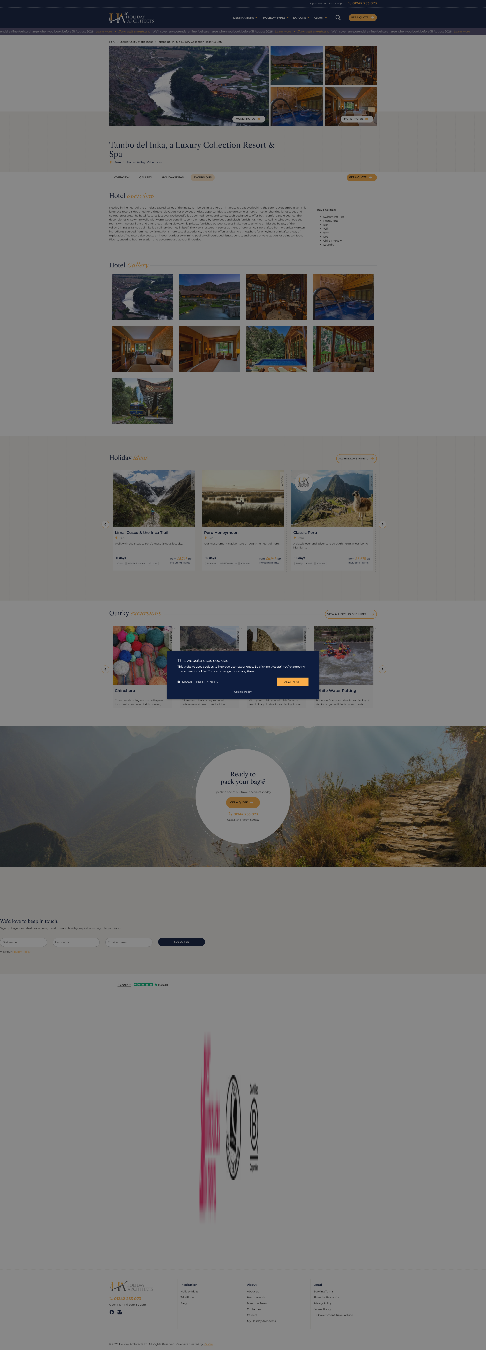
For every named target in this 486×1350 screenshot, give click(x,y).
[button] (198, 682)
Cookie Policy (243, 691)
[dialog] (243, 675)
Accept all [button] (292, 682)
